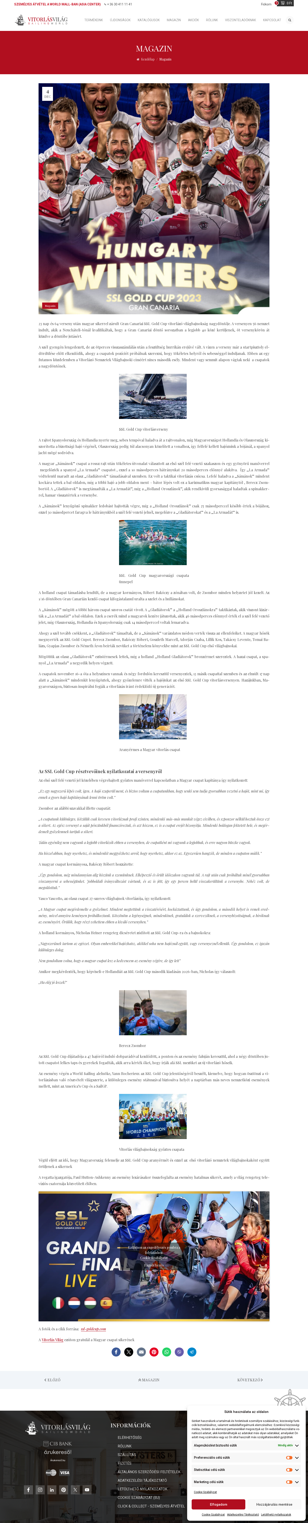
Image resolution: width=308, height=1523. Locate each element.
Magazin (174, 20)
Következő (248, 1379)
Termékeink (93, 20)
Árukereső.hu (57, 1460)
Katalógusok (149, 20)
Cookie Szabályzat (205, 1492)
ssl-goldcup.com (93, 1329)
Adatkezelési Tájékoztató (243, 1514)
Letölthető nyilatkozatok (276, 1514)
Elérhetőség (130, 1437)
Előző (54, 1379)
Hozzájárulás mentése (274, 1504)
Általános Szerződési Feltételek (149, 1472)
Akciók (193, 20)
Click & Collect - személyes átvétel (151, 1506)
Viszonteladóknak (240, 20)
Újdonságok (120, 20)
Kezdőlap (148, 59)
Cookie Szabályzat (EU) (139, 1497)
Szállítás (127, 1455)
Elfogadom (218, 1504)
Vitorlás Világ (52, 1339)
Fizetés (124, 1463)
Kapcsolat (272, 20)
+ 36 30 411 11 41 (119, 4)
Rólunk (212, 20)
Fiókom (266, 4)
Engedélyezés (154, 1265)
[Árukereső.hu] (57, 1453)
